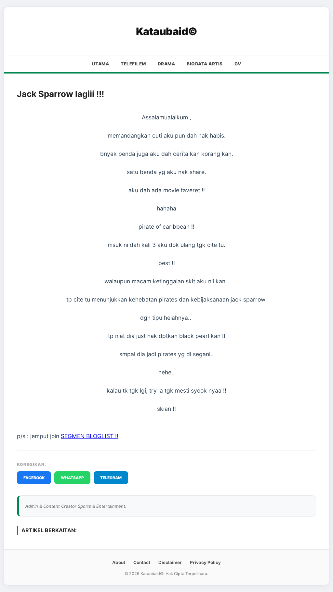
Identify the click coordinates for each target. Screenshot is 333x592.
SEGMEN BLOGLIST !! (89, 436)
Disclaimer (170, 562)
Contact (141, 562)
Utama (100, 63)
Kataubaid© (166, 31)
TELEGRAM (111, 477)
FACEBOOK (34, 477)
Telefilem (133, 63)
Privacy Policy (205, 562)
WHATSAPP (72, 477)
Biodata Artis (205, 63)
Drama (166, 63)
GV (237, 63)
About (118, 562)
